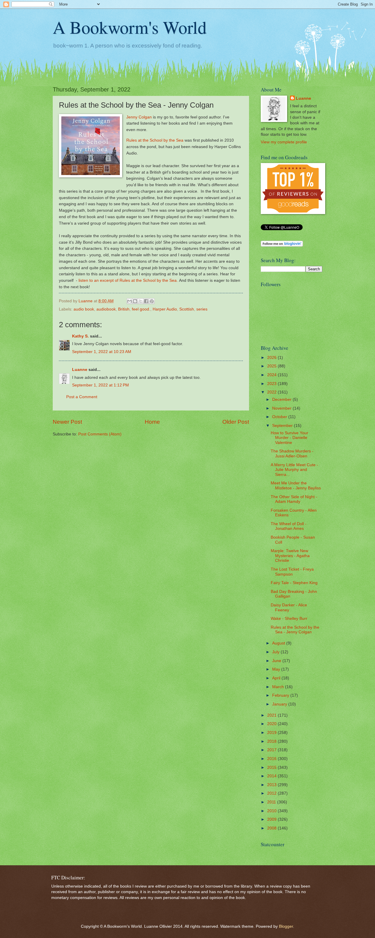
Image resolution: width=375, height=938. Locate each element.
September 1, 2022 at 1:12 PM (100, 385)
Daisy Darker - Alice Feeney (289, 607)
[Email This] (129, 301)
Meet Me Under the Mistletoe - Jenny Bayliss (296, 485)
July (276, 652)
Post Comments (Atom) (100, 434)
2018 (272, 741)
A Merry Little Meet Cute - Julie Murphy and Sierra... (294, 470)
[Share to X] (141, 301)
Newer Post (67, 422)
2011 (272, 802)
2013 (272, 785)
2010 (272, 811)
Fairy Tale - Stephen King (294, 583)
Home (152, 422)
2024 (272, 375)
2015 (272, 767)
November (282, 408)
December (282, 399)
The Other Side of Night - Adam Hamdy (294, 499)
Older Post (235, 422)
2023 (272, 383)
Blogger (286, 926)
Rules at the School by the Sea (154, 140)
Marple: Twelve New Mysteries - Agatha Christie (290, 556)
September (283, 425)
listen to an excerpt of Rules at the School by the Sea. (128, 280)
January (280, 704)
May (276, 669)
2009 (272, 819)
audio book (84, 309)
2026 (272, 357)
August (279, 643)
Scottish (186, 309)
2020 (272, 724)
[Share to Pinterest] (152, 301)
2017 (272, 750)
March (278, 687)
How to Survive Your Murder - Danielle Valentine (289, 438)
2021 (272, 715)
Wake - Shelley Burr (289, 618)
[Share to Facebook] (146, 301)
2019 (272, 732)
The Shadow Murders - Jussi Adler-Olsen (292, 453)
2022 (272, 392)
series (201, 309)
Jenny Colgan (139, 117)
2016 (272, 758)
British (123, 309)
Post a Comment (81, 397)
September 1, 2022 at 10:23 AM (101, 352)
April (277, 678)
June (277, 661)
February (281, 695)
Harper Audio (165, 309)
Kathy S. (80, 336)
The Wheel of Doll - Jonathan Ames (288, 526)
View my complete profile (284, 142)
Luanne (79, 369)
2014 (272, 776)
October (280, 417)
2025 (272, 366)
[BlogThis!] (135, 301)
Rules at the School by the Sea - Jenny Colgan (295, 630)
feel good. (141, 309)
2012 (272, 793)
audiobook (106, 309)
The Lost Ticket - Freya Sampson (292, 571)
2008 (272, 828)
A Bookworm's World (130, 27)
